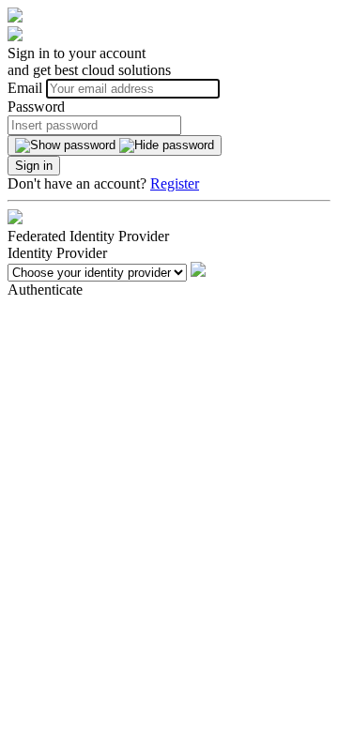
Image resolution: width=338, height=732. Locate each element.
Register (174, 183)
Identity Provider (57, 253)
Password (36, 106)
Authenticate (45, 289)
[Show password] (115, 145)
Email (27, 88)
